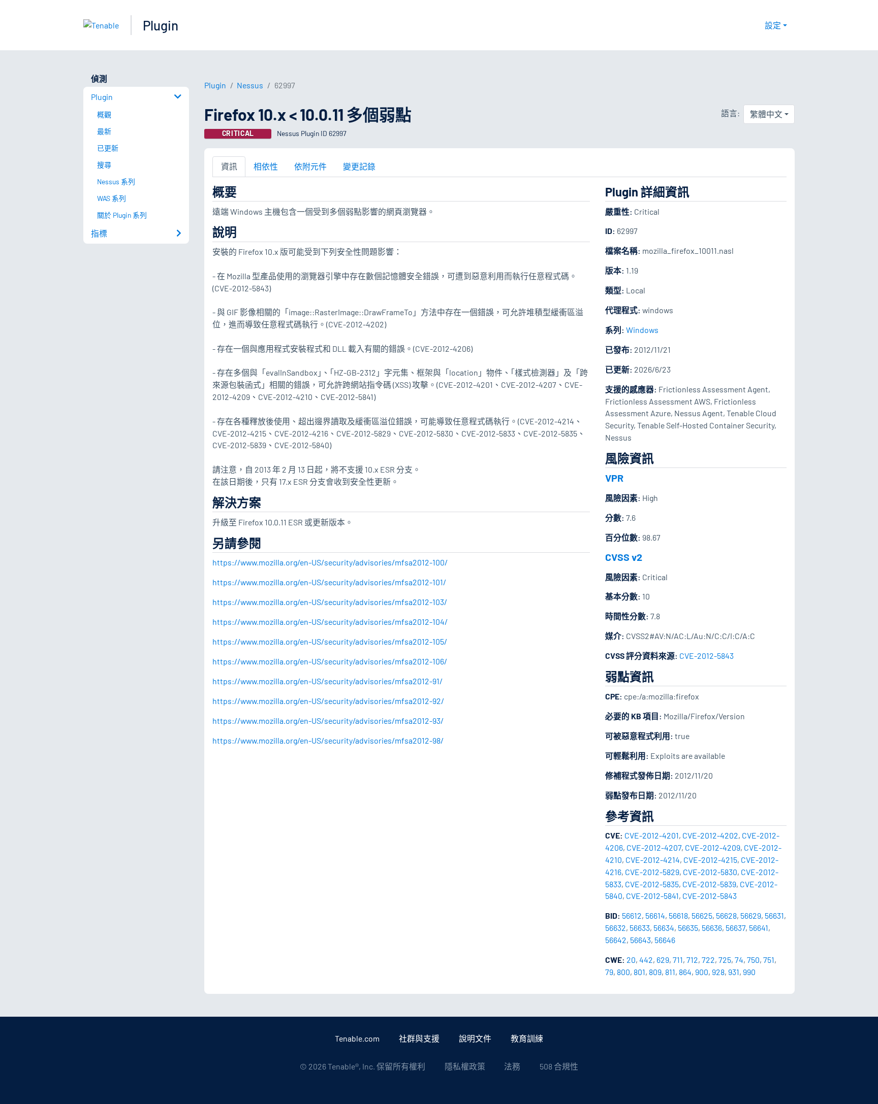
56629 (750, 915)
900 (701, 972)
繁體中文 (766, 114)
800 (623, 972)
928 (718, 972)
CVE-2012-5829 (652, 872)
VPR (614, 478)
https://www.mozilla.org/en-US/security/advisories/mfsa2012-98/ (328, 740)
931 (733, 972)
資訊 (229, 166)
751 (768, 959)
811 (670, 972)
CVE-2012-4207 (653, 847)
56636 (712, 927)
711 (678, 959)
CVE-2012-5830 (710, 872)
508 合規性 (559, 1066)
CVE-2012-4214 (652, 859)
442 (646, 959)
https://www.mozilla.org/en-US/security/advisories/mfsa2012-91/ (327, 681)
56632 (615, 927)
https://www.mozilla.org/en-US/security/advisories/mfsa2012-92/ (328, 701)
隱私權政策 (465, 1066)
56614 (655, 915)
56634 (663, 927)
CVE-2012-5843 (706, 655)
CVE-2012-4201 (651, 835)
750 (753, 959)
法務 (512, 1066)
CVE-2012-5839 (709, 884)
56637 (735, 927)
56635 (688, 927)
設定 (773, 25)
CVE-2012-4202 (710, 835)
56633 (640, 927)
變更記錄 (359, 166)
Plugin (160, 25)
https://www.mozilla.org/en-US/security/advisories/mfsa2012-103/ (329, 602)
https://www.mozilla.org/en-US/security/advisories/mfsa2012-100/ (330, 562)
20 (631, 959)
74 (739, 959)
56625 (702, 915)
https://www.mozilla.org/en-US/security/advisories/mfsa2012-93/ (328, 720)
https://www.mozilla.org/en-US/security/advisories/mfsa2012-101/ (329, 582)
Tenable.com (357, 1038)
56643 (640, 940)
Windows (642, 329)
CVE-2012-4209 (712, 847)
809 (655, 972)
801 (639, 972)
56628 (726, 915)
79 (609, 972)
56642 (615, 940)
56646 (664, 940)
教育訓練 (527, 1038)
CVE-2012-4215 (710, 859)
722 (708, 959)
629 (662, 959)
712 (692, 959)
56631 (774, 915)
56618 (678, 915)
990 (749, 972)
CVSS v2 (623, 557)
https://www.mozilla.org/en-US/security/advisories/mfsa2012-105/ (329, 641)
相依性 (266, 166)
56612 (632, 915)
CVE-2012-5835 (652, 884)
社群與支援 (419, 1038)
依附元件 (310, 166)
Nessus (250, 85)
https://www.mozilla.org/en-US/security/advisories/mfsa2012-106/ (329, 661)
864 (685, 972)
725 (724, 959)
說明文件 (475, 1038)
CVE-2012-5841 (652, 895)
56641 (758, 927)
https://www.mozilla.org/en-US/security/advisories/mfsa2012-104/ (330, 621)
